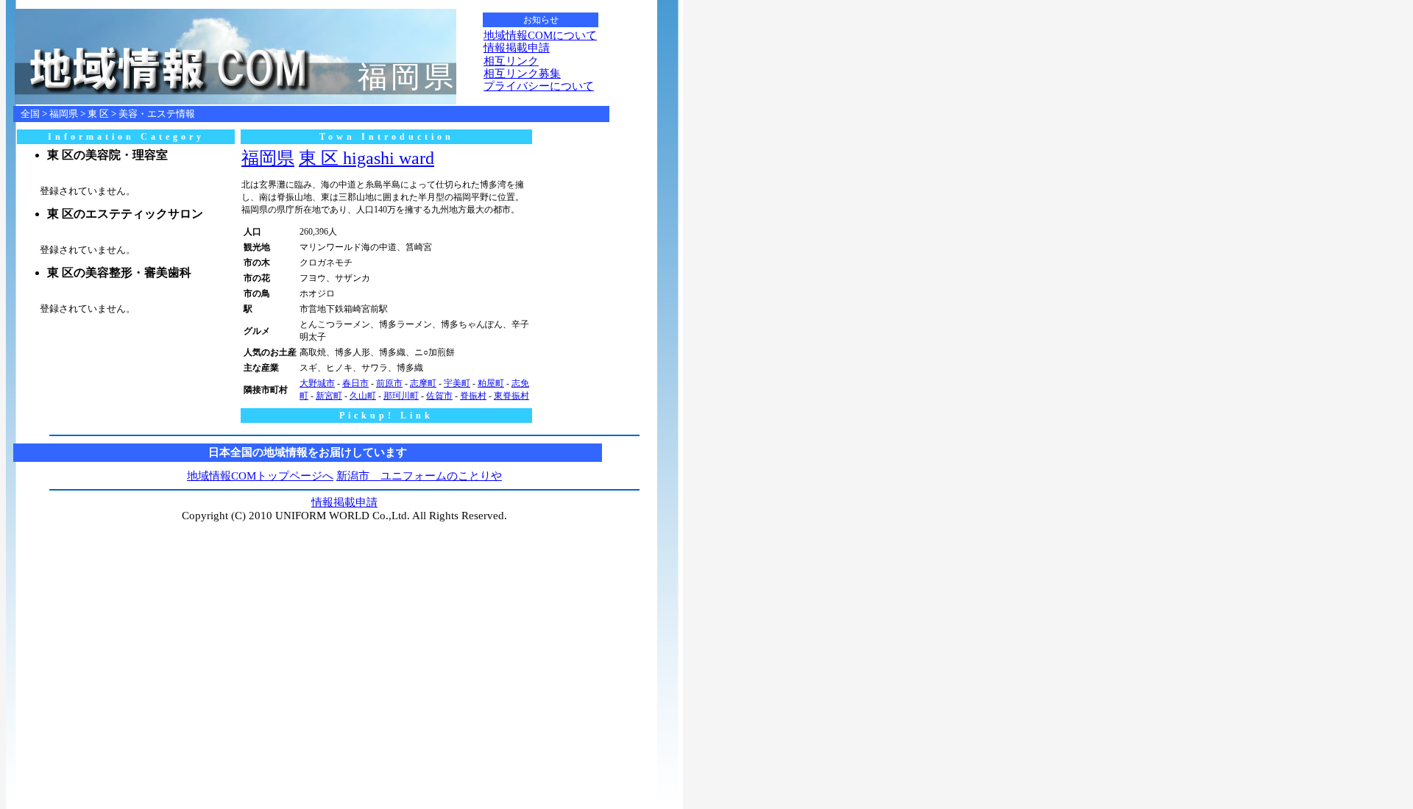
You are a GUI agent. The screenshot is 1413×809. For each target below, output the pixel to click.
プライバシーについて (539, 86)
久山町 (363, 396)
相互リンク (511, 61)
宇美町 (457, 383)
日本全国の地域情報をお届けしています (307, 452)
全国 (30, 113)
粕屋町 (491, 383)
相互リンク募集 (522, 73)
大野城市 (317, 383)
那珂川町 (401, 396)
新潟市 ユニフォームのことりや (419, 476)
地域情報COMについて (540, 35)
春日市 (355, 383)
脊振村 (473, 396)
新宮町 (329, 396)
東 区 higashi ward (366, 158)
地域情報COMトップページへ (260, 476)
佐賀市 (439, 396)
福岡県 (63, 113)
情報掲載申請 (517, 48)
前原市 (389, 383)
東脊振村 (511, 396)
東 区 (98, 113)
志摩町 (423, 383)
